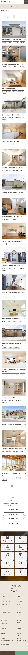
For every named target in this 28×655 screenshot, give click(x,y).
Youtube (14, 591)
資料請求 (3, 638)
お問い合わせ (14, 523)
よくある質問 (19, 638)
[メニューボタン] (26, 2)
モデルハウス (14, 509)
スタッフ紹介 (4, 628)
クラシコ (19, 604)
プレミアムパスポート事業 (21, 641)
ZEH (2, 630)
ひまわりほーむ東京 (5, 612)
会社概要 (19, 628)
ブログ (2, 635)
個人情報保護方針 (5, 644)
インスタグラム (11, 591)
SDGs (18, 630)
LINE (16, 591)
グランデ (19, 599)
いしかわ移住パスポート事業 (7, 640)
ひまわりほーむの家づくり (6, 596)
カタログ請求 (14, 518)
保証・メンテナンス (5, 604)
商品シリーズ (19, 596)
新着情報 (19, 633)
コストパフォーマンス (6, 601)
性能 (3, 598)
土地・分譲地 (4, 620)
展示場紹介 (19, 620)
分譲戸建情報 (4, 623)
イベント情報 (14, 514)
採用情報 (3, 633)
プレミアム (20, 601)
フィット (19, 598)
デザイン (3, 599)
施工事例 (19, 612)
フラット (19, 607)
